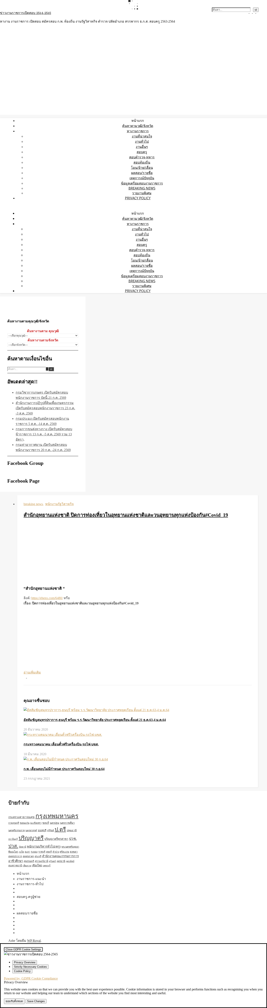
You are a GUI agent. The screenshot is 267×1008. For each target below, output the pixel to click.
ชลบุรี (45, 822)
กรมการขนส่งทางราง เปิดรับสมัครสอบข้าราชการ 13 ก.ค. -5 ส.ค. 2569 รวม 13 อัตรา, (44, 434)
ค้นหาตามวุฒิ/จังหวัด (137, 125)
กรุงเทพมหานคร (56, 816)
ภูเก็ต (21, 852)
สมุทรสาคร (28, 856)
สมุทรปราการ (15, 856)
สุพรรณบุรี (29, 861)
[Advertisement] (138, 552)
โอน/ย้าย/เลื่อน (142, 167)
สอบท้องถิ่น (142, 162)
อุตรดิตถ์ (70, 861)
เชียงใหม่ (37, 865)
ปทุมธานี (72, 830)
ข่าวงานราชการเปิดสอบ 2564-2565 (25, 13)
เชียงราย (27, 865)
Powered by (31, 978)
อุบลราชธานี (15, 865)
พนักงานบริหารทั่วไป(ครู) (44, 846)
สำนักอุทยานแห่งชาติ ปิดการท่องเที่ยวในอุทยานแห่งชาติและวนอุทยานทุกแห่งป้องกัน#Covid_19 (126, 515)
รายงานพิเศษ (141, 193)
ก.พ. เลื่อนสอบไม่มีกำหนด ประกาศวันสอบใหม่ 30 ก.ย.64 (64, 769)
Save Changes (36, 1001)
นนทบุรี (42, 830)
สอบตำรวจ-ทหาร (142, 157)
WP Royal (34, 940)
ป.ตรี (60, 829)
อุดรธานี (61, 861)
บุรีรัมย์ (50, 830)
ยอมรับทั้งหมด (14, 1001)
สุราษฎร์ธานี (41, 861)
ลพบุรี (49, 851)
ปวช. (73, 839)
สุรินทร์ (52, 861)
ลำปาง (56, 851)
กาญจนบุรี (13, 823)
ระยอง (34, 851)
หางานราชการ (138, 131)
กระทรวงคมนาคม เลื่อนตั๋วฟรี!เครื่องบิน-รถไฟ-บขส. (61, 744)
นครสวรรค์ (31, 830)
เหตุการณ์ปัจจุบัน (142, 178)
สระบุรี (38, 856)
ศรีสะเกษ (64, 851)
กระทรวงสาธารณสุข (21, 817)
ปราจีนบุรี (13, 839)
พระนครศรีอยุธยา (70, 846)
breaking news (141, 188)
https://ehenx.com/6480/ (47, 598)
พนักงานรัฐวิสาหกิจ (59, 504)
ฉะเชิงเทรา (36, 823)
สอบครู (142, 152)
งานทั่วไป (142, 141)
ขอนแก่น (24, 822)
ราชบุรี (41, 851)
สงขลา (74, 851)
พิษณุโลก (13, 851)
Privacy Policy (138, 198)
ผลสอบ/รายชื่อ (142, 172)
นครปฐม (54, 822)
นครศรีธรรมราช (16, 830)
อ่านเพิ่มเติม (32, 672)
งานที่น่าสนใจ (142, 136)
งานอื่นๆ (142, 146)
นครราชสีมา (67, 822)
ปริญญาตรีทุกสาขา (56, 838)
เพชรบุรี (46, 865)
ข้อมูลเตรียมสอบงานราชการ (142, 183)
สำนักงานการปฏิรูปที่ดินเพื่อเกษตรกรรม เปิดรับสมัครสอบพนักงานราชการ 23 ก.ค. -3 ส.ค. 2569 (45, 408)
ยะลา (27, 851)
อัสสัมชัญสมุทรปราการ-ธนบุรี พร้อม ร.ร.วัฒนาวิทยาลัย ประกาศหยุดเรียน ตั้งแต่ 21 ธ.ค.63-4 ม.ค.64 (95, 720)
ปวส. (13, 846)
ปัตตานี (22, 847)
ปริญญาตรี (31, 838)
